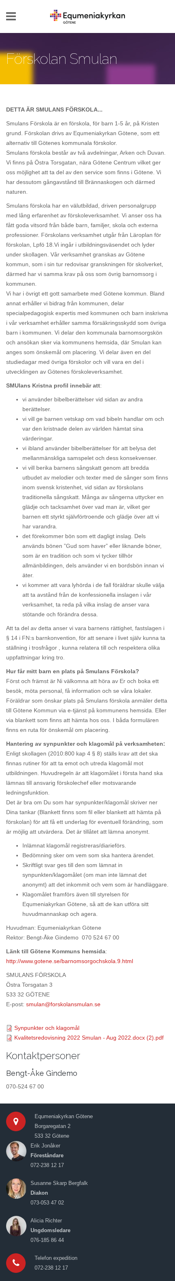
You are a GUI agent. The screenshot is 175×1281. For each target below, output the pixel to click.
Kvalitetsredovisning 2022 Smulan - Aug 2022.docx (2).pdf (89, 1037)
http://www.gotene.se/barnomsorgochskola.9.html (69, 961)
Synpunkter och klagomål (46, 1028)
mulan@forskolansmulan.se (65, 1004)
